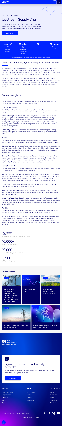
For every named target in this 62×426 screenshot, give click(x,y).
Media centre (53, 394)
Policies (18, 413)
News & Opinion (31, 392)
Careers (52, 397)
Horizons (29, 394)
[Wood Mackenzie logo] (7, 2)
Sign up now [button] (12, 378)
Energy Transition (6, 394)
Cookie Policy (25, 413)
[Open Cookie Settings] (4, 422)
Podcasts (29, 397)
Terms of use (5, 413)
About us (52, 392)
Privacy (12, 413)
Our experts (53, 402)
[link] (31, 343)
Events (3, 400)
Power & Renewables (7, 392)
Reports (4, 402)
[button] (55, 2)
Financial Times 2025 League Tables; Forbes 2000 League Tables (35, 57)
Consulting (5, 397)
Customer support (31, 400)
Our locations (53, 400)
